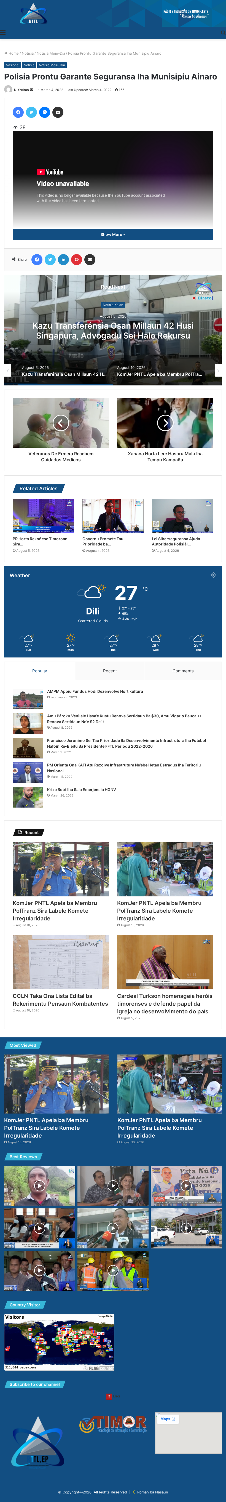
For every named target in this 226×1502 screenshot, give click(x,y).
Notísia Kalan (113, 305)
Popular (39, 670)
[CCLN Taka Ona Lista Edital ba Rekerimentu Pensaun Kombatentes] (61, 962)
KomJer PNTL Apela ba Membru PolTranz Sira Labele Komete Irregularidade (113, 330)
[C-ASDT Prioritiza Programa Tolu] (186, 1186)
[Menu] (3, 32)
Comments (183, 670)
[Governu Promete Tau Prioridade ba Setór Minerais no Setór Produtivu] (113, 516)
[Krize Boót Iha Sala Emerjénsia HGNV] (28, 797)
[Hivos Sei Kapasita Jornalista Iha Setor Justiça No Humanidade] (39, 1228)
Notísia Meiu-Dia (51, 53)
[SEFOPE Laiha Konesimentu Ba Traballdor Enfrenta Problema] (39, 1271)
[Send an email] (31, 90)
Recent (110, 670)
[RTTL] (113, 13)
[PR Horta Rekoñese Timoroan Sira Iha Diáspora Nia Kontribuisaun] (43, 516)
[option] (113, 330)
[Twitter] (31, 112)
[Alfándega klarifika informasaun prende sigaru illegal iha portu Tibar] (113, 1271)
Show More (112, 234)
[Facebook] (18, 112)
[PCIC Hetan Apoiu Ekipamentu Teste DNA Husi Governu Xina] (113, 1228)
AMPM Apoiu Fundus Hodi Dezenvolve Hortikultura (95, 691)
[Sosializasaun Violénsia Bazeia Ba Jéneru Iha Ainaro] (39, 1186)
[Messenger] (44, 112)
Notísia (28, 53)
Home (13, 53)
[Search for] (223, 32)
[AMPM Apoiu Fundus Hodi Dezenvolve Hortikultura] (28, 699)
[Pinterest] (76, 259)
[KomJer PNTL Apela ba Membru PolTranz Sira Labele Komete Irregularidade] (61, 869)
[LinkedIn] (63, 259)
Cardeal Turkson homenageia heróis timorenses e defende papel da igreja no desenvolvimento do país (164, 1004)
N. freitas (21, 90)
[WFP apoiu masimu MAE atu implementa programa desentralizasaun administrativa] (113, 1186)
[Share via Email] (57, 112)
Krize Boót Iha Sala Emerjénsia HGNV (81, 789)
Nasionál (12, 65)
